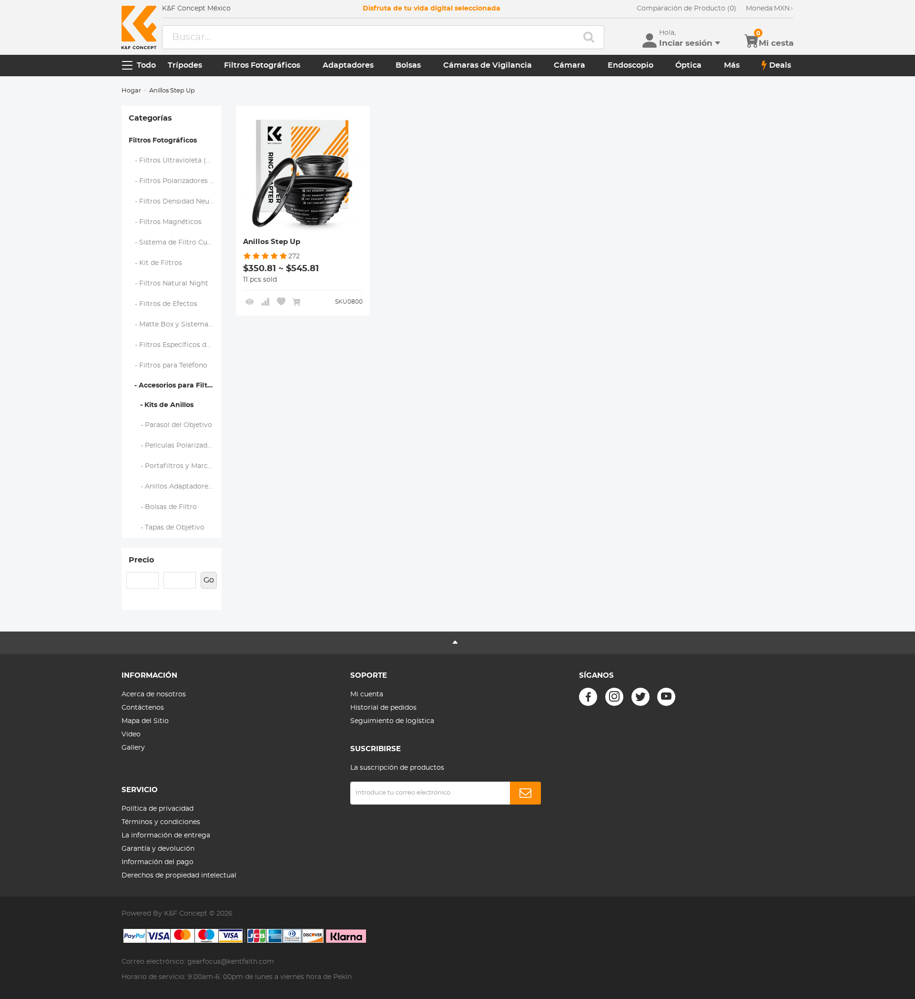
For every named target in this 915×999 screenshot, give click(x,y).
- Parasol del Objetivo (170, 425)
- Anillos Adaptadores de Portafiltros (175, 486)
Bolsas (408, 65)
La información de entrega (166, 835)
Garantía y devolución (158, 849)
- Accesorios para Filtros (173, 385)
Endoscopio (630, 65)
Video (131, 734)
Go (208, 580)
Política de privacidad (157, 808)
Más (732, 65)
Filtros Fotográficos (262, 65)
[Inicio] (139, 27)
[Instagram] (614, 697)
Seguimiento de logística (392, 721)
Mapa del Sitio (145, 721)
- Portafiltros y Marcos (172, 466)
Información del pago (157, 862)
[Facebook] (588, 697)
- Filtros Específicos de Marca (175, 345)
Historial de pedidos (383, 707)
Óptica (688, 65)
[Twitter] (640, 697)
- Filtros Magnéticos (165, 222)
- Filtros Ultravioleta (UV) (173, 160)
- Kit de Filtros (155, 263)
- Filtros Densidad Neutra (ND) (175, 201)
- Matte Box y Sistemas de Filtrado (175, 324)
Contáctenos (143, 707)
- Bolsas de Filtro (163, 507)
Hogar (131, 91)
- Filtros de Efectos (163, 304)
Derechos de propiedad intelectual (179, 875)
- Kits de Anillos (161, 405)
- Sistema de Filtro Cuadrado (175, 242)
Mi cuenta (366, 694)
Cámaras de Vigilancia (487, 65)
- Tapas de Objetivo (166, 527)
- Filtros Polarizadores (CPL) (175, 181)
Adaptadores (348, 65)
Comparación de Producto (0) (686, 8)
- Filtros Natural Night (168, 283)
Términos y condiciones (161, 822)
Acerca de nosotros (154, 694)
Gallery (133, 747)
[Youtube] (666, 697)
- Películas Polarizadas (171, 445)
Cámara (569, 65)
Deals (780, 65)
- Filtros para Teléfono (168, 365)
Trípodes (185, 65)
